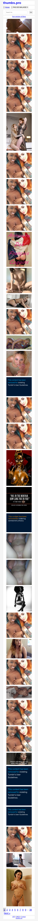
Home (7, 7)
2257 (13, 916)
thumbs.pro (12, 3)
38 (30, 910)
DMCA (18, 916)
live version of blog (19, 16)
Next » (7, 913)
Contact (23, 916)
